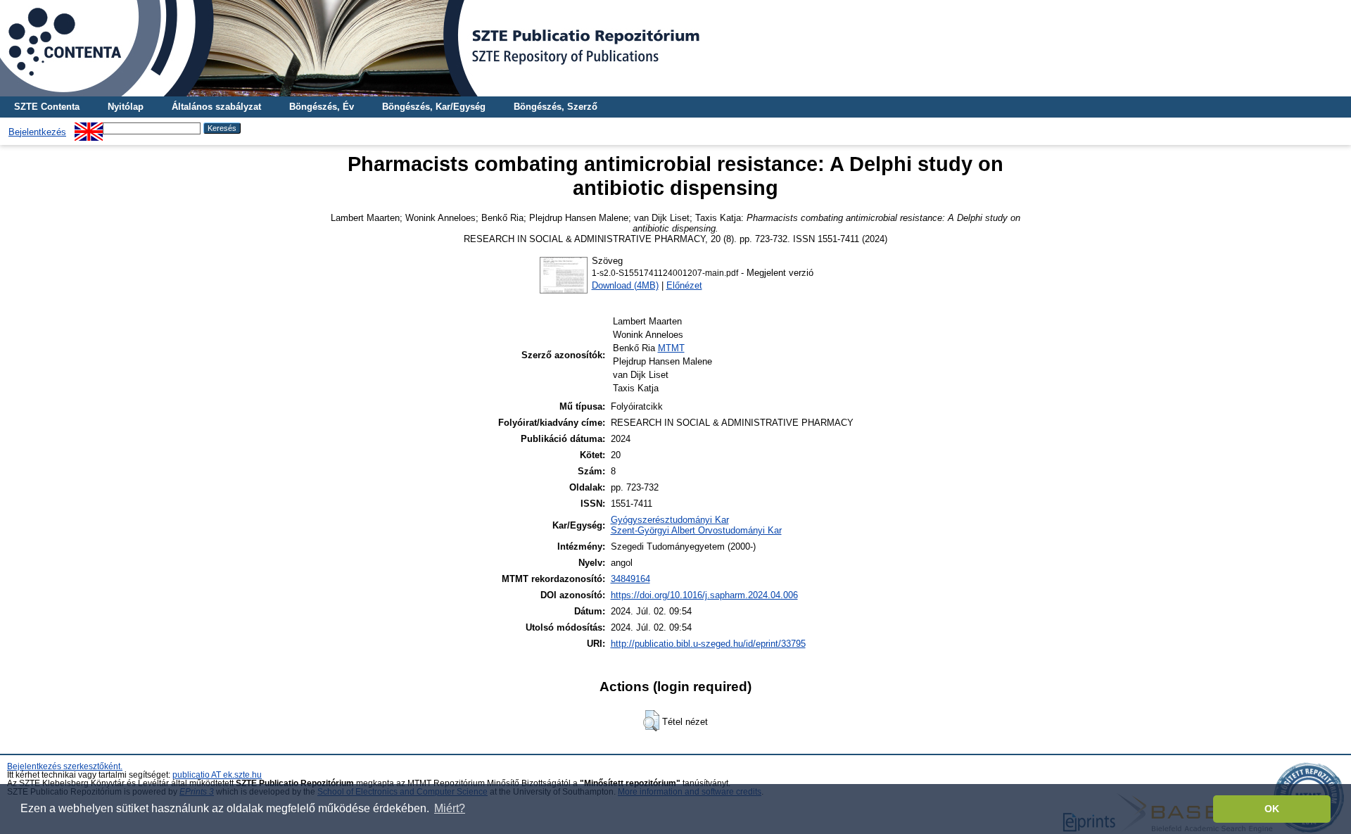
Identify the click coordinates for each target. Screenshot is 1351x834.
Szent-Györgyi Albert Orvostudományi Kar (696, 530)
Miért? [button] (449, 808)
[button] (651, 720)
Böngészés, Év (321, 106)
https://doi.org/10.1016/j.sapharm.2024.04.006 (704, 595)
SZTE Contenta (47, 106)
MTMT (671, 348)
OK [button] (1271, 808)
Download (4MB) (625, 285)
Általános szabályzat (216, 106)
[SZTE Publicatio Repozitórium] (675, 48)
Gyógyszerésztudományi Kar (670, 519)
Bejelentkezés (37, 132)
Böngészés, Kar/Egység (434, 106)
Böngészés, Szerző (555, 106)
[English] (89, 127)
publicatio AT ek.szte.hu (217, 775)
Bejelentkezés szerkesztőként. (64, 766)
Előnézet (684, 285)
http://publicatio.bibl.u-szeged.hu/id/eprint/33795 (708, 643)
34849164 (630, 579)
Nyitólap (126, 106)
